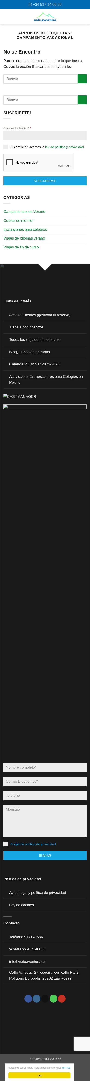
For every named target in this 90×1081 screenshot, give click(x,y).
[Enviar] (82, 78)
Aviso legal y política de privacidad (37, 893)
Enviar (45, 855)
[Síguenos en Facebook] (28, 999)
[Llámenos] (53, 999)
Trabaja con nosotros (26, 327)
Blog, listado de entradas (29, 352)
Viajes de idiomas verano (24, 238)
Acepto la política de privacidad (33, 844)
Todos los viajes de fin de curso (34, 340)
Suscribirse (45, 181)
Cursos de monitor (18, 220)
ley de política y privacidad (64, 147)
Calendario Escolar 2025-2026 (34, 364)
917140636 (33, 937)
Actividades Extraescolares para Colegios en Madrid (46, 380)
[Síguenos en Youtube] (62, 999)
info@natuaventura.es (27, 962)
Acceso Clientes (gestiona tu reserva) (39, 315)
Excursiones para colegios (25, 229)
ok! (39, 1075)
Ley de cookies (21, 905)
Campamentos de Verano (24, 212)
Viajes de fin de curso (21, 247)
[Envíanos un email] (45, 999)
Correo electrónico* (17, 128)
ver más (66, 1067)
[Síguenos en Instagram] (36, 999)
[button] (5, 16)
